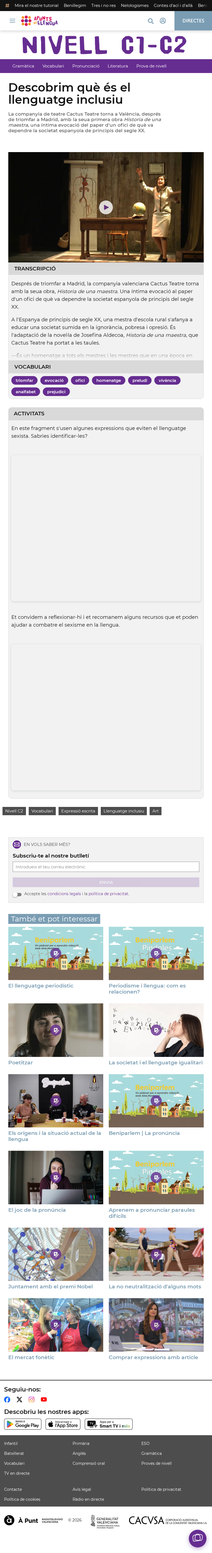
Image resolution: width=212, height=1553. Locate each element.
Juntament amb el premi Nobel (50, 1287)
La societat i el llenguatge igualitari (156, 1063)
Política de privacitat (161, 1489)
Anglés (79, 1453)
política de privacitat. (109, 893)
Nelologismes (135, 5)
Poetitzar (20, 1063)
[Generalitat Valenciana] (105, 1522)
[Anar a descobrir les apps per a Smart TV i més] (109, 1424)
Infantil (11, 1443)
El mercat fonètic (31, 1357)
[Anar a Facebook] (8, 1399)
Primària (81, 1443)
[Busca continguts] (150, 21)
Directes (193, 21)
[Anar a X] (21, 1399)
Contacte (13, 1489)
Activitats (29, 414)
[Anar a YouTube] (45, 1399)
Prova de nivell (151, 66)
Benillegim (75, 5)
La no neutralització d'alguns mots (155, 1287)
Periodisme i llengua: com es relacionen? (147, 989)
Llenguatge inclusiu (124, 811)
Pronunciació (85, 66)
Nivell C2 (14, 811)
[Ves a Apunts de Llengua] (40, 21)
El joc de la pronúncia (37, 1210)
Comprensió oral (89, 1463)
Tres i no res (103, 5)
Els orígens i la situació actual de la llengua (54, 1136)
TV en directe (17, 1473)
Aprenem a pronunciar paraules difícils (152, 1213)
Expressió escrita (78, 811)
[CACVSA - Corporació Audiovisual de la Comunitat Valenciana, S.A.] (168, 1520)
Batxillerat (14, 1453)
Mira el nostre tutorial (37, 5)
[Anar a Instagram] (33, 1399)
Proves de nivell (156, 1463)
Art (155, 811)
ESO (145, 1443)
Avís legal (82, 1489)
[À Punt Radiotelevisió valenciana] (33, 1520)
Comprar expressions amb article (153, 1357)
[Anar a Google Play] (22, 1424)
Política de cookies (22, 1499)
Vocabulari (53, 66)
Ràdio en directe (88, 1499)
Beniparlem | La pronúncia (144, 1133)
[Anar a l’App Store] (63, 1424)
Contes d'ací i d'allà (173, 5)
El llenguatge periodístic (40, 986)
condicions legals (64, 893)
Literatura (118, 66)
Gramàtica (23, 66)
